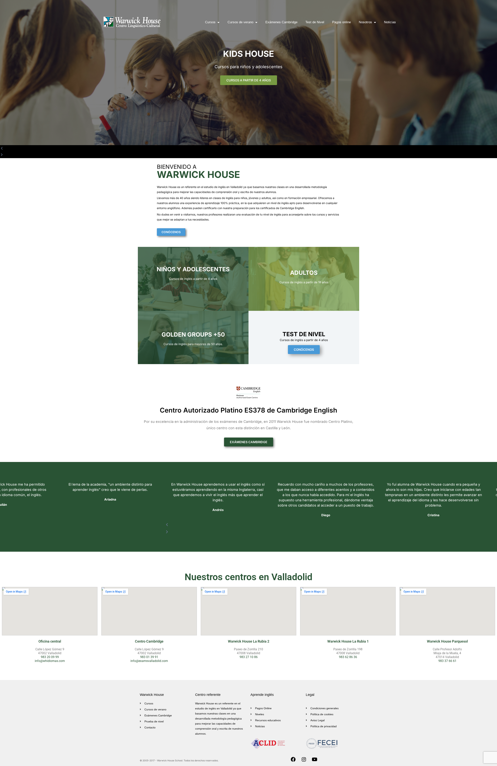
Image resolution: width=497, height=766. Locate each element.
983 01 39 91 (149, 657)
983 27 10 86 (249, 657)
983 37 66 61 (447, 661)
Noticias (390, 22)
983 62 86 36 (348, 657)
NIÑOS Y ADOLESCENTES (193, 269)
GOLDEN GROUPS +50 (193, 334)
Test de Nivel (314, 22)
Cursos (210, 22)
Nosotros (365, 22)
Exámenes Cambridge (281, 22)
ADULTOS (304, 272)
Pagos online (341, 22)
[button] (241, 153)
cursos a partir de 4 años (248, 80)
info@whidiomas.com (50, 661)
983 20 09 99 (50, 657)
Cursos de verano (240, 22)
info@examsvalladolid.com (149, 661)
